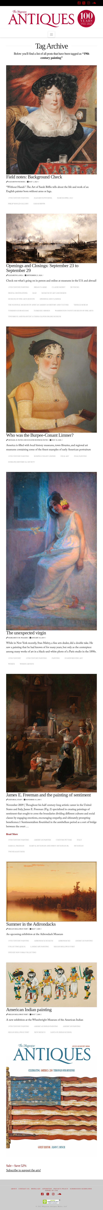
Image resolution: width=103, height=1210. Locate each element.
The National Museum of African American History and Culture (38, 305)
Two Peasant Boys (16, 851)
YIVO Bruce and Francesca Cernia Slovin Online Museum (34, 316)
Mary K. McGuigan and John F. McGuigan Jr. (49, 846)
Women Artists (27, 664)
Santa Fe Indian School (61, 1032)
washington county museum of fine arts (74, 310)
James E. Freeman (16, 846)
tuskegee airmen (42, 310)
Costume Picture (64, 840)
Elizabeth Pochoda (43, 198)
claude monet (58, 287)
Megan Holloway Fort (64, 946)
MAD (34, 293)
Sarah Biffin (39, 203)
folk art (65, 456)
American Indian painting (29, 1009)
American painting (84, 941)
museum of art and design (54, 293)
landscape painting (39, 946)
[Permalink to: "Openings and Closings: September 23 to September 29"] (51, 238)
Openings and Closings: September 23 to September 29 (42, 268)
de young (74, 287)
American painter (42, 840)
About (14, 1189)
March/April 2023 (65, 198)
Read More (12, 834)
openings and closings (50, 299)
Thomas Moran (81, 305)
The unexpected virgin (26, 632)
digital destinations (17, 293)
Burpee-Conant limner (45, 456)
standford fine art (74, 658)
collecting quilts (16, 946)
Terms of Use (51, 1190)
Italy (79, 840)
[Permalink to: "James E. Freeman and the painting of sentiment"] (51, 733)
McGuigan (78, 846)
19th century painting (18, 198)
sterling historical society (21, 462)
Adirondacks (64, 941)
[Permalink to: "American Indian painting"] (51, 984)
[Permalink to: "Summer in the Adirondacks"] (51, 892)
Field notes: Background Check (34, 176)
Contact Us (24, 1189)
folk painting (80, 456)
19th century (14, 658)
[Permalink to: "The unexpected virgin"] (51, 551)
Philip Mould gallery (18, 203)
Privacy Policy (61, 1189)
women (11, 664)
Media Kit (36, 1189)
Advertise (47, 1189)
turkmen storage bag (18, 310)
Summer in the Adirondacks (31, 924)
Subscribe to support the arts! (23, 1170)
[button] (51, 34)
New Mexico (39, 1032)
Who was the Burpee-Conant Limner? (39, 435)
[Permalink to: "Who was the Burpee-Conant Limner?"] (51, 379)
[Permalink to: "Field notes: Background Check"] (51, 119)
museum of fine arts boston (21, 299)
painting (56, 658)
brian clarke (40, 287)
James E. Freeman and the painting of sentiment (48, 794)
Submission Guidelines (81, 1189)
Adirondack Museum (43, 941)
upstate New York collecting (22, 952)
